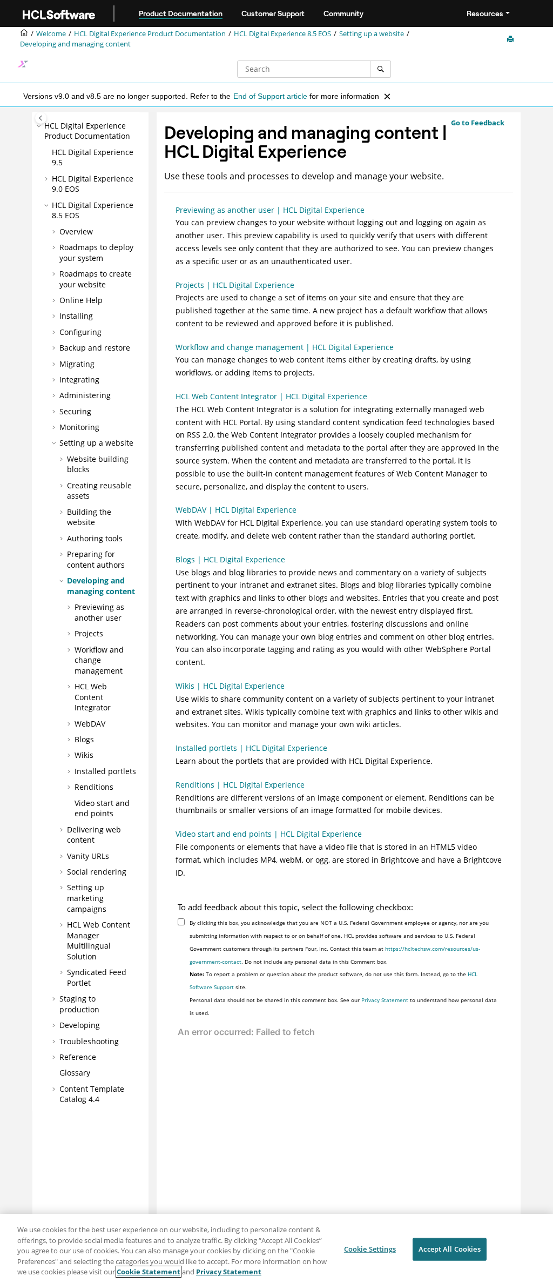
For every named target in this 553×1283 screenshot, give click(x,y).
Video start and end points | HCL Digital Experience (269, 834)
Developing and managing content (75, 44)
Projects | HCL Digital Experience (235, 285)
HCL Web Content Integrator (93, 697)
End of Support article (270, 96)
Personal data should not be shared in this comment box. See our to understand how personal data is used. (343, 1006)
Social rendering (96, 871)
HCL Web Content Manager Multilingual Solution (98, 940)
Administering (85, 395)
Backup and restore (94, 347)
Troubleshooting (89, 1041)
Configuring (80, 332)
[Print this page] (511, 39)
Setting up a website (371, 33)
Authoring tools (95, 538)
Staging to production (79, 1004)
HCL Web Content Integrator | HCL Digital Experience (271, 396)
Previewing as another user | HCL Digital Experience (270, 210)
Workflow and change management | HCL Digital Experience (285, 347)
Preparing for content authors (96, 559)
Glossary (74, 1072)
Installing (76, 316)
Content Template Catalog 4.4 (91, 1094)
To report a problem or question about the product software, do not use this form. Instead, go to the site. (333, 980)
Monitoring (79, 427)
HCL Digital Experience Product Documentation (150, 33)
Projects (89, 633)
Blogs (84, 739)
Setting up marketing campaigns (86, 897)
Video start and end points (102, 808)
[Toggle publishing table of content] (40, 118)
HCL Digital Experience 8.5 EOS (282, 33)
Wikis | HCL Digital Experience (230, 686)
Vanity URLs (88, 856)
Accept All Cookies (449, 1249)
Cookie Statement (148, 1272)
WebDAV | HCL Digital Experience (236, 510)
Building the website (89, 517)
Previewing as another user (99, 612)
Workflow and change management (99, 660)
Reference (77, 1057)
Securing (75, 411)
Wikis (84, 755)
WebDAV (90, 723)
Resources (485, 13)
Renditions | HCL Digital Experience (240, 785)
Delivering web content (94, 834)
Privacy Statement (384, 1000)
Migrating (77, 364)
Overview (76, 231)
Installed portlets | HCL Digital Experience (251, 748)
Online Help (81, 300)
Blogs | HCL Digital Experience (230, 559)
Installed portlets (105, 771)
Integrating (79, 379)
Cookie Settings (370, 1249)
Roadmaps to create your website (95, 279)
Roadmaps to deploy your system (96, 252)
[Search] (380, 69)
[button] (40, 125)
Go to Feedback (477, 122)
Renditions (94, 787)
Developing (79, 1025)
